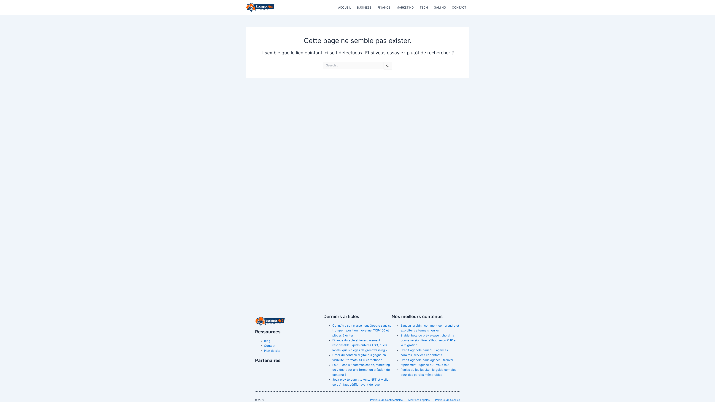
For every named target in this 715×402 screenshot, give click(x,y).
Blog (267, 341)
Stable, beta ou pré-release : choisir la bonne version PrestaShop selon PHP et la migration (429, 340)
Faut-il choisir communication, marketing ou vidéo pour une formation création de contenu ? (361, 370)
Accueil (344, 7)
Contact (459, 7)
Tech (424, 7)
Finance (383, 7)
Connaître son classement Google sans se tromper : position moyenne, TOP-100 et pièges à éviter (361, 330)
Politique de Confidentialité (386, 399)
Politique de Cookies (447, 399)
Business (364, 7)
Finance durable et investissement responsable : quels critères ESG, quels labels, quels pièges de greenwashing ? (359, 345)
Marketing (405, 7)
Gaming (440, 7)
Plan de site (272, 350)
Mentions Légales (419, 399)
